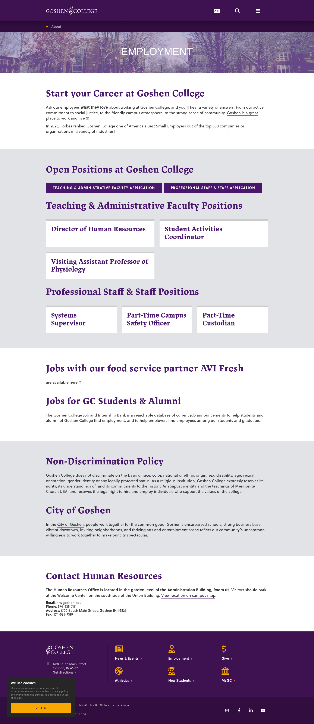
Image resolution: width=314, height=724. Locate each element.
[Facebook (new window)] (239, 710)
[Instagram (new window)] (227, 710)
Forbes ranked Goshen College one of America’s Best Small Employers (123, 126)
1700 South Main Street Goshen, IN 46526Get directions (69, 668)
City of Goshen (70, 524)
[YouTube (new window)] (263, 710)
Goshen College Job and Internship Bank (89, 415)
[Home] (71, 10)
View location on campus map (188, 595)
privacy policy (60, 691)
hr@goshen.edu (69, 602)
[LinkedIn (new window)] (251, 710)
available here (65, 382)
